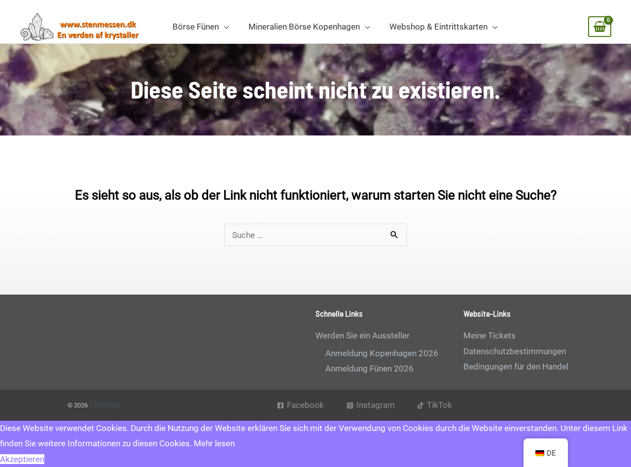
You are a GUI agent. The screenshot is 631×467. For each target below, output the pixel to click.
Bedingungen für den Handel (515, 366)
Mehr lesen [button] (214, 443)
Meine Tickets (489, 335)
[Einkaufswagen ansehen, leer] (599, 26)
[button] (224, 27)
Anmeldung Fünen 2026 (369, 368)
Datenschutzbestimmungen (514, 351)
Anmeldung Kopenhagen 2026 (381, 353)
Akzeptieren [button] (22, 459)
